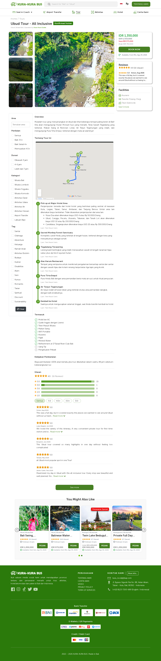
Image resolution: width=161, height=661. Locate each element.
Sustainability (20, 301)
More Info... (132, 573)
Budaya (18, 257)
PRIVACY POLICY (85, 587)
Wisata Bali (19, 180)
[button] (79, 555)
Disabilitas (19, 266)
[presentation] (17, 530)
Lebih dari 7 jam (21, 169)
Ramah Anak (20, 249)
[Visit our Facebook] (13, 589)
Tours (22, 19)
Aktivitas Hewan (22, 211)
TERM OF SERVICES (86, 590)
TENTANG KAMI (141, 4)
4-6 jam (18, 164)
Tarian (17, 288)
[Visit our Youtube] (35, 589)
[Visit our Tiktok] (24, 589)
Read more (58, 416)
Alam (17, 271)
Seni (16, 275)
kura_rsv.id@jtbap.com (122, 578)
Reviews (123, 64)
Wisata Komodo (22, 193)
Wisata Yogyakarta (22, 189)
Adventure (19, 240)
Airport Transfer (21, 215)
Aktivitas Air (20, 206)
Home (14, 19)
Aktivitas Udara (21, 202)
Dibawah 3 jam (21, 160)
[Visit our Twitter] (30, 589)
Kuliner (18, 262)
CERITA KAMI (83, 581)
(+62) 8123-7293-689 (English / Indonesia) (131, 589)
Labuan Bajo (20, 220)
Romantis (19, 284)
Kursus (18, 279)
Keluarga (18, 244)
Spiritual (18, 293)
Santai (17, 231)
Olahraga (19, 235)
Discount (19, 297)
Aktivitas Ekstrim (22, 253)
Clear (21, 309)
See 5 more (124, 107)
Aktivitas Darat (21, 198)
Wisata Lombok (22, 184)
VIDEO (81, 584)
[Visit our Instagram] (18, 589)
